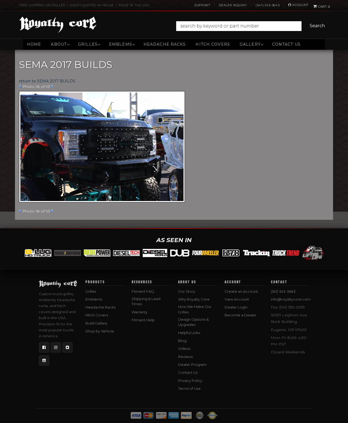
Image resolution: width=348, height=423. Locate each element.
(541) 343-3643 (267, 5)
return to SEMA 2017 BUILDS (47, 81)
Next (52, 86)
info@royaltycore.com (290, 299)
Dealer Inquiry (233, 5)
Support (202, 5)
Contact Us (286, 44)
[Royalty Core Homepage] (58, 24)
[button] (252, 26)
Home (34, 44)
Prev (20, 86)
